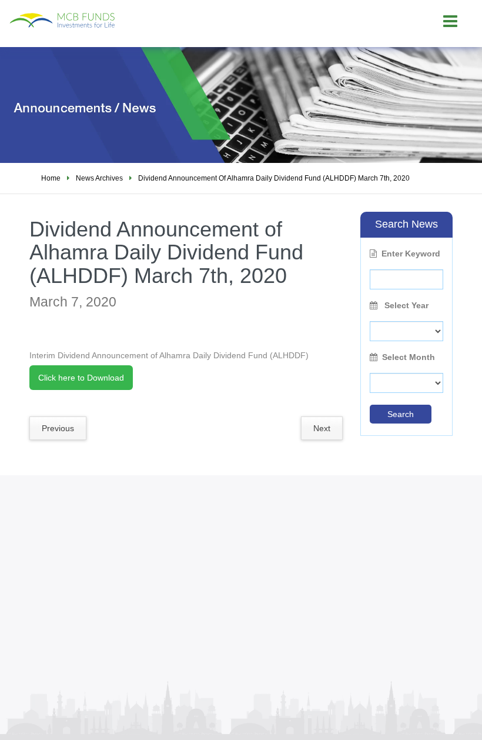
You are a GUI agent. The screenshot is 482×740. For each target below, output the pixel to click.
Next (321, 428)
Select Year (405, 305)
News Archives (99, 178)
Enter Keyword (410, 253)
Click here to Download (81, 377)
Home (51, 178)
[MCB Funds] (97, 14)
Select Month (408, 357)
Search (400, 414)
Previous (58, 428)
